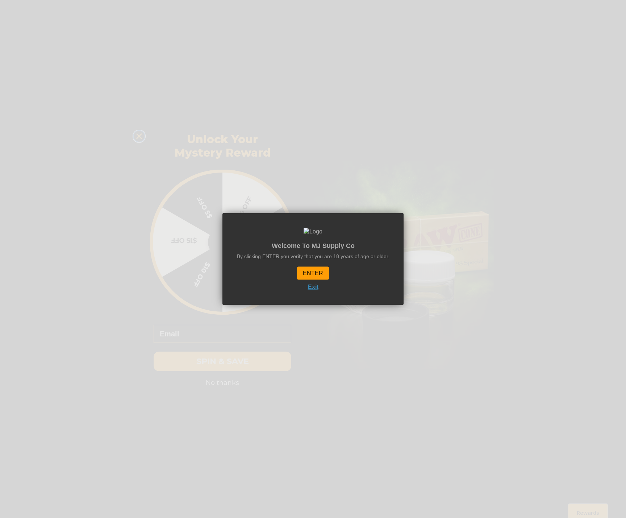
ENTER (313, 273)
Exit (313, 287)
